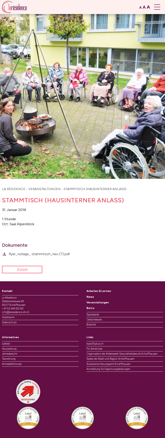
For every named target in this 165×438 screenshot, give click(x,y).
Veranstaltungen (44, 189)
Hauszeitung (9, 348)
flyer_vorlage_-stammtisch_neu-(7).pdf (39, 254)
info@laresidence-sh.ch (15, 312)
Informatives (10, 337)
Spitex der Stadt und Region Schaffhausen (110, 358)
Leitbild (6, 343)
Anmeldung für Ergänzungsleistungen (108, 368)
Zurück (22, 269)
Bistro (90, 308)
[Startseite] (14, 7)
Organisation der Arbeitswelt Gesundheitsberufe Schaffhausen (122, 353)
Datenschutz (9, 322)
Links (90, 337)
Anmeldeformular (12, 363)
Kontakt (7, 291)
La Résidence (13, 189)
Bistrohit (91, 324)
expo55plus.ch (95, 343)
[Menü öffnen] (157, 7)
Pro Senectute (94, 348)
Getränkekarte (94, 319)
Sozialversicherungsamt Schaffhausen (109, 363)
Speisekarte (93, 314)
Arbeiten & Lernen (99, 291)
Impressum (8, 317)
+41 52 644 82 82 (13, 308)
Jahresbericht (9, 353)
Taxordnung (8, 358)
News (90, 296)
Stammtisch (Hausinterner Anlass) (95, 189)
